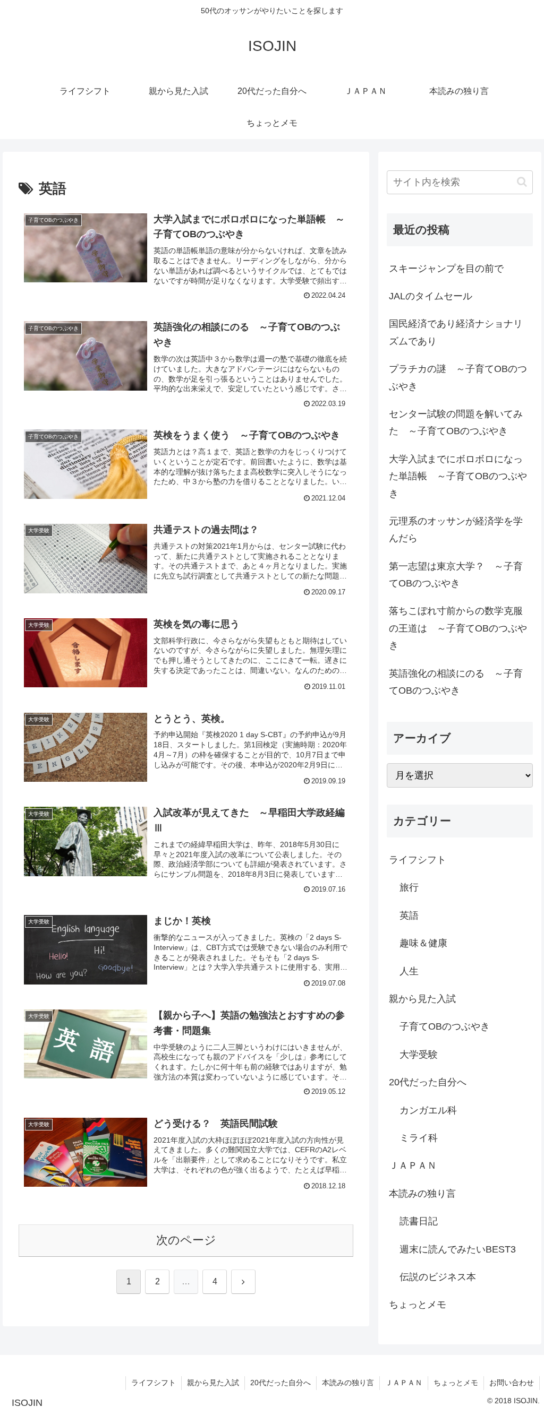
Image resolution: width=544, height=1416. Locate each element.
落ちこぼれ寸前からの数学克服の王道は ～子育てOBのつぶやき (458, 628)
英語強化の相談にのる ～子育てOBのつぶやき (456, 682)
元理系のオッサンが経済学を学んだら (456, 529)
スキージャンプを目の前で (446, 268)
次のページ (186, 1240)
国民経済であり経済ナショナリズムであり (456, 332)
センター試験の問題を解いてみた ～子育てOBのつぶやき (456, 422)
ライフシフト (153, 1382)
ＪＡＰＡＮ (403, 1382)
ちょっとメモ (456, 1382)
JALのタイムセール (430, 296)
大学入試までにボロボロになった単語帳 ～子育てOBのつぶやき (458, 476)
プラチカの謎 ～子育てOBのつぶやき (458, 377)
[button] (522, 182)
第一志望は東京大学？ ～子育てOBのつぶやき (456, 575)
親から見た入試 (213, 1382)
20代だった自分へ (280, 1382)
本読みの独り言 (348, 1382)
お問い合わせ (511, 1382)
